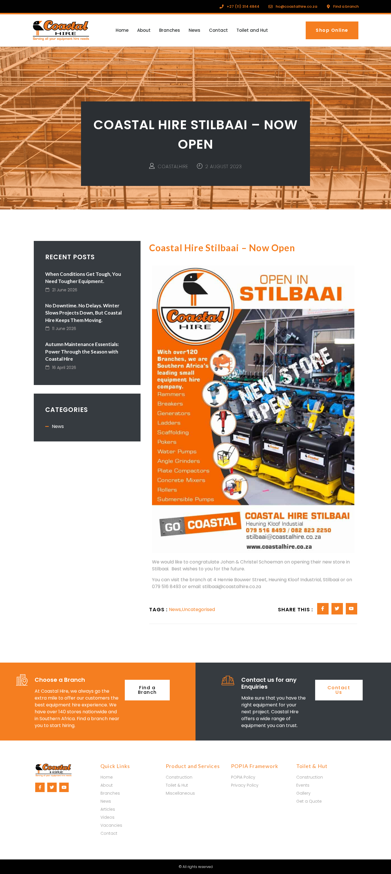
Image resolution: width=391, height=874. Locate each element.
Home (122, 30)
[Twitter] (52, 787)
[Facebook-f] (40, 787)
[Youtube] (64, 787)
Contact (218, 30)
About (144, 30)
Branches (169, 30)
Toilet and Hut (252, 30)
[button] (332, 30)
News (194, 30)
